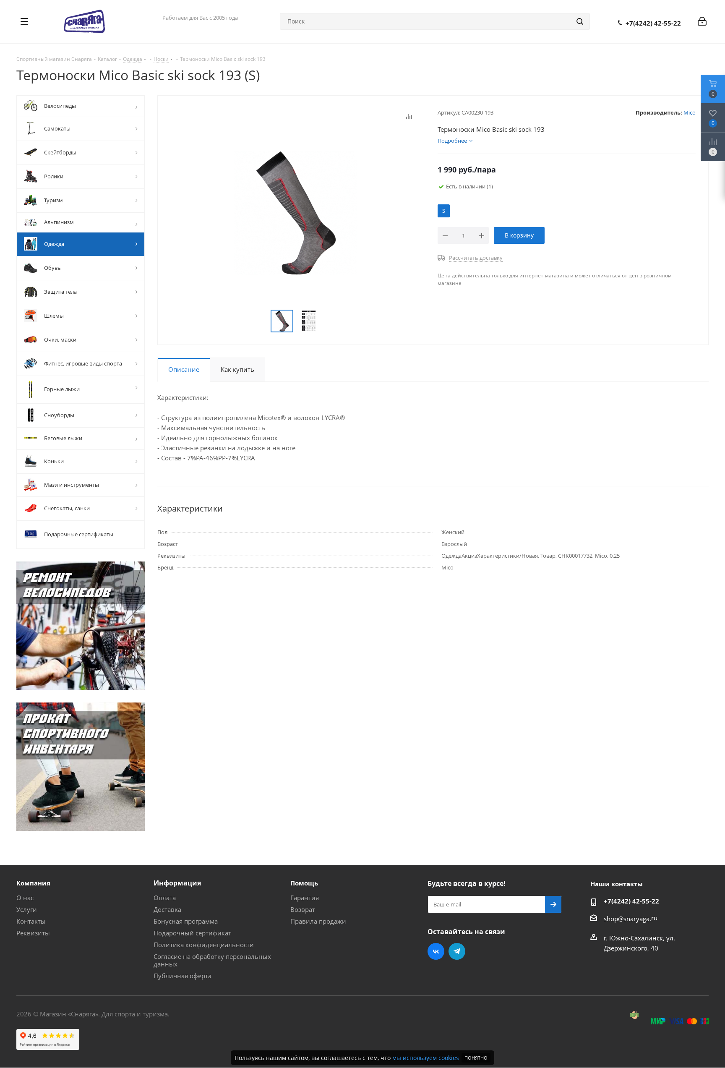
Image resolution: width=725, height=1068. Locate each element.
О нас (25, 897)
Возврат (302, 909)
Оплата (165, 897)
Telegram (457, 951)
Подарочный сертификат (192, 933)
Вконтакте (436, 951)
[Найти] (580, 21)
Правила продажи (318, 921)
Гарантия (304, 897)
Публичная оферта (182, 975)
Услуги (26, 909)
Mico (689, 112)
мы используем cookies (425, 1058)
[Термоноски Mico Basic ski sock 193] (295, 212)
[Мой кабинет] (702, 21)
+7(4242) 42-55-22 (653, 23)
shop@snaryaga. (627, 918)
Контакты (31, 921)
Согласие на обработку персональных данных (212, 960)
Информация (177, 883)
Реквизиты (33, 933)
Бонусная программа (186, 921)
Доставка (167, 909)
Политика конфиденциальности (204, 944)
